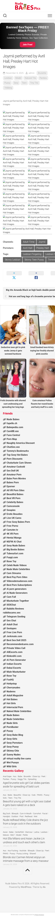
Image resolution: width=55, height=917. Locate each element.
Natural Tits (30, 78)
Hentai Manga (14, 537)
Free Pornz (12, 525)
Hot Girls (11, 703)
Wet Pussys (13, 762)
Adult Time (28, 241)
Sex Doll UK (13, 470)
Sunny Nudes (14, 754)
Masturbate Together (18, 600)
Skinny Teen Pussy (34, 259)
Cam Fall (11, 596)
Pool (21, 816)
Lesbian (8, 78)
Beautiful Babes (15, 494)
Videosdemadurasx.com (19, 581)
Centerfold (19, 832)
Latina (36, 832)
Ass (14, 776)
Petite (25, 835)
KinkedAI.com (14, 656)
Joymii (41, 241)
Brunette (42, 73)
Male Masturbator (16, 671)
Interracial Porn (15, 707)
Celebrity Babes (15, 502)
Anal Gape (7, 776)
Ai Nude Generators (17, 593)
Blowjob (15, 813)
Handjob (6, 816)
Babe (20, 776)
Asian (5, 832)
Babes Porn (13, 482)
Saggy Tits (22, 779)
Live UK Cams (14, 518)
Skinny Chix (13, 750)
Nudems (11, 691)
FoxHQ (10, 679)
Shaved (33, 853)
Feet (43, 776)
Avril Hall (27, 248)
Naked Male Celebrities (19, 711)
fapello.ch (12, 423)
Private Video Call (16, 648)
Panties (43, 78)
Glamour (28, 832)
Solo (5, 798)
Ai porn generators (16, 589)
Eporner (11, 486)
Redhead (28, 816)
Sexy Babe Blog (15, 735)
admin (31, 73)
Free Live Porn (14, 632)
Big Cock (6, 813)
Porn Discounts (14, 458)
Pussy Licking (22, 853)
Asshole (23, 851)
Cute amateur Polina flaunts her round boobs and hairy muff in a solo (42, 403)
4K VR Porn (12, 533)
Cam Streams (14, 573)
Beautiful (17, 795)
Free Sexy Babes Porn (18, 522)
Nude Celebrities (15, 719)
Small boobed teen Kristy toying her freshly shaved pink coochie (42, 350)
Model (18, 78)
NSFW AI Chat (14, 541)
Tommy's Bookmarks (18, 451)
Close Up (36, 776)
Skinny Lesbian (12, 259)
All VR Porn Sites (15, 490)
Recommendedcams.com (20, 644)
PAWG (39, 795)
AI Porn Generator (16, 660)
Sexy (16, 83)
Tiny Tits (34, 83)
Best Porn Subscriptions (19, 585)
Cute (33, 795)
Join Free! (27, 44)
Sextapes (11, 628)
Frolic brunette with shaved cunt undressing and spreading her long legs (13, 403)
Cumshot (37, 813)
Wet (35, 816)
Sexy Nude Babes (16, 545)
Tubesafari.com (15, 553)
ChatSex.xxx (13, 447)
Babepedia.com (15, 427)
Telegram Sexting (16, 616)
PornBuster (12, 727)
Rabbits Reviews (15, 608)
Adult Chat (12, 624)
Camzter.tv (12, 529)
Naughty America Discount (21, 443)
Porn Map (12, 439)
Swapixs (11, 510)
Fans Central (13, 435)
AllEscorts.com (14, 652)
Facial (44, 813)
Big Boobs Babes (15, 549)
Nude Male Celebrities (18, 569)
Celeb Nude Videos (17, 565)
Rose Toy (11, 561)
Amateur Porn (14, 474)
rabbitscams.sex (11, 612)
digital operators (39, 914)
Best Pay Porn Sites (17, 577)
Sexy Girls (12, 738)
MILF (12, 835)
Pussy (7, 83)
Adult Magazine (15, 695)
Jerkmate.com (14, 636)
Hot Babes (12, 699)
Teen (24, 83)
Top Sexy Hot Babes (17, 454)
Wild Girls (12, 766)
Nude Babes (13, 419)
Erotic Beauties (14, 514)
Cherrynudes (13, 687)
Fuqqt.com (12, 557)
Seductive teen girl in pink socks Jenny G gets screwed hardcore (13, 350)
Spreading (32, 779)
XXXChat (11, 604)
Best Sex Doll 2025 (16, 640)
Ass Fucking (13, 851)
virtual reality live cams (19, 758)
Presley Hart (42, 248)
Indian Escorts (14, 664)
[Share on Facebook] (36, 275)
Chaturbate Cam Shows (19, 462)
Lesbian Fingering (32, 254)
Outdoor (14, 816)
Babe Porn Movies (16, 478)
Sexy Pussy (13, 746)
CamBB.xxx (13, 431)
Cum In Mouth (26, 813)
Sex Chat (11, 620)
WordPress (26, 887)
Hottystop (12, 683)
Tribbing (8, 87)
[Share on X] (14, 275)
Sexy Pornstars (15, 742)
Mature (6, 835)
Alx (44, 887)
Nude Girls (12, 723)
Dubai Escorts (14, 667)
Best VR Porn (13, 498)
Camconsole (13, 506)
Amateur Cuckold (16, 466)
